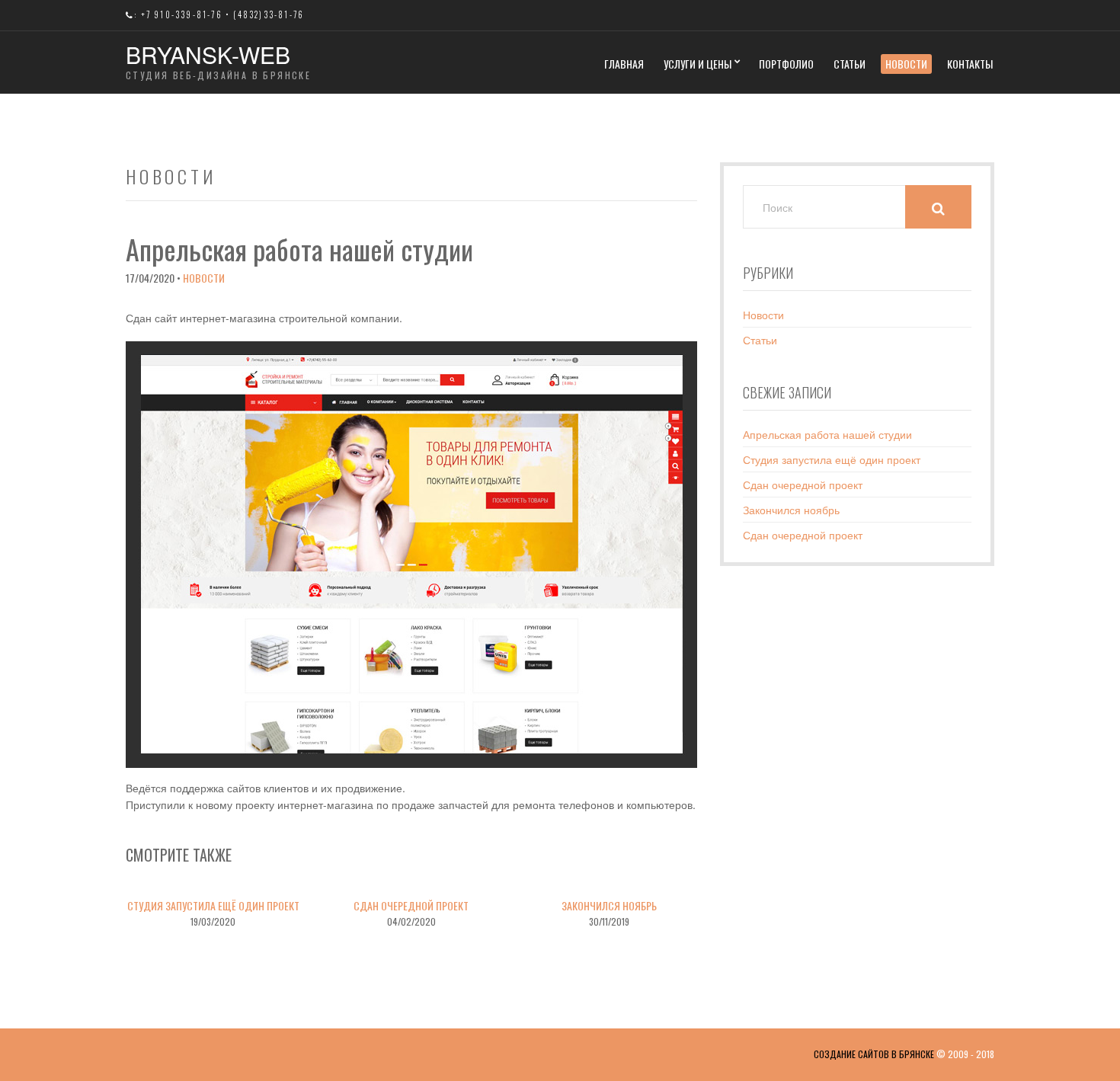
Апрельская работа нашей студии (827, 434)
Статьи (850, 64)
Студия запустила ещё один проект (213, 905)
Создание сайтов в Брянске (874, 1053)
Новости (906, 64)
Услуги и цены (697, 64)
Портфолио (786, 64)
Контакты (970, 64)
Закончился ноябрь (609, 905)
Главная (624, 64)
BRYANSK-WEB (208, 54)
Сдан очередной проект (411, 905)
